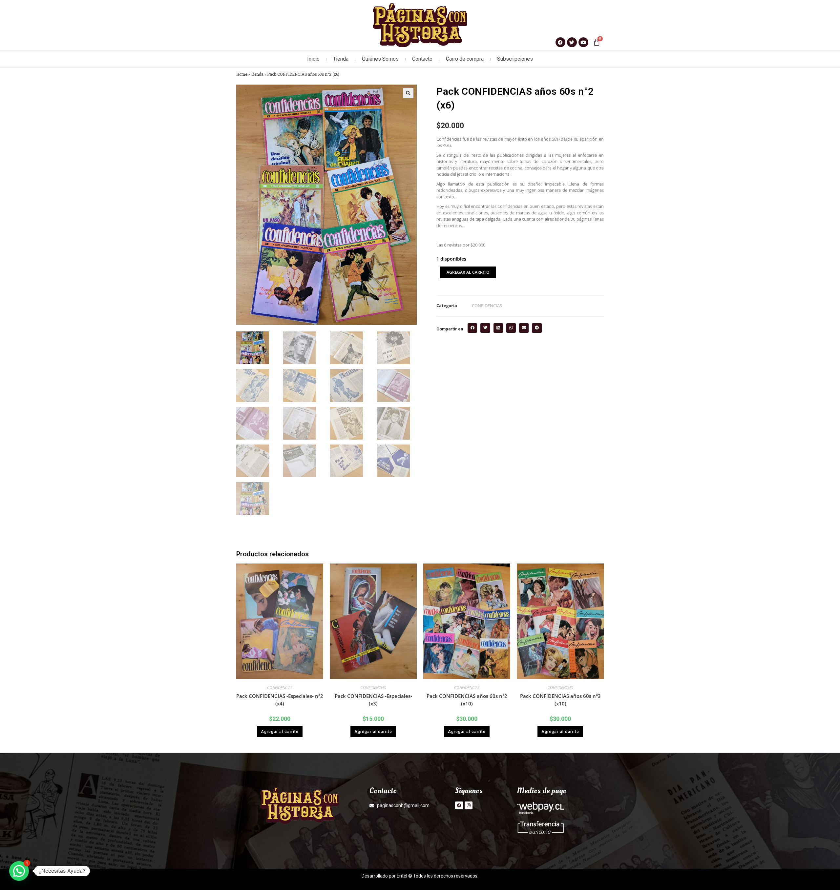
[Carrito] (596, 42)
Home (241, 74)
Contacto (422, 59)
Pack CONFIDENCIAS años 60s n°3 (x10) (560, 700)
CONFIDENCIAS (487, 305)
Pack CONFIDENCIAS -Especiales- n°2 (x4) (279, 700)
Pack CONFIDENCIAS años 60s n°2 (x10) (467, 700)
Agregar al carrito (468, 272)
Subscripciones (515, 59)
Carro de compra (465, 59)
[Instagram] (468, 805)
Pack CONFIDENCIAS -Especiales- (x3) (373, 700)
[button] (408, 93)
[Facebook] (459, 805)
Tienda (340, 59)
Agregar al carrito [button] (280, 731)
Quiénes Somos (380, 59)
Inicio (313, 59)
